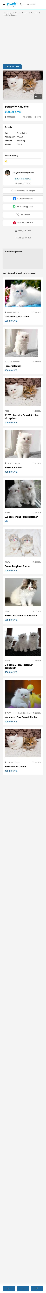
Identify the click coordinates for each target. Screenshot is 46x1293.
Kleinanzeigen (8, 13)
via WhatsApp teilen (25, 207)
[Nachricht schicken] (9, 1288)
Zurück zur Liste (12, 66)
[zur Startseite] (11, 4)
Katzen (26, 13)
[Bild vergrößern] (23, 85)
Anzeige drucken (24, 238)
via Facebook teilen (25, 198)
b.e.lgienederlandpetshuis (23, 173)
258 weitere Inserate (23, 179)
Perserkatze (35, 13)
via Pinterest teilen (25, 223)
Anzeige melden (24, 231)
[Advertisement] (23, 41)
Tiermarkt (18, 13)
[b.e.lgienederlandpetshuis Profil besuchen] (7, 172)
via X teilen (25, 215)
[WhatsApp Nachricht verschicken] (37, 1288)
